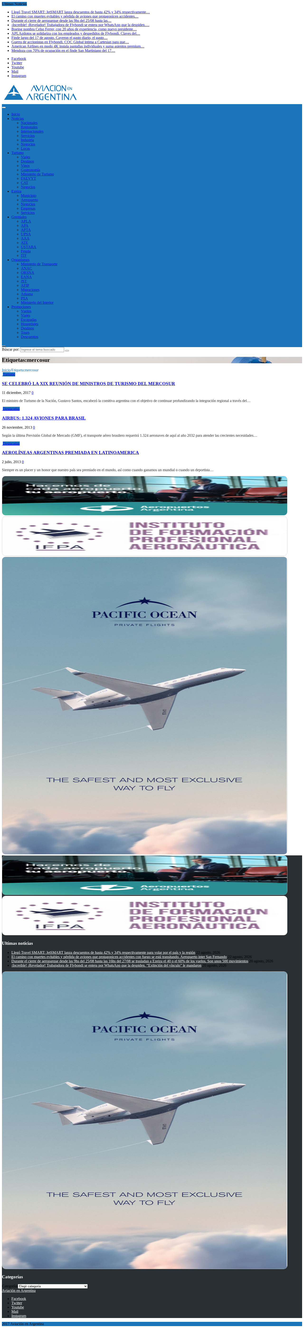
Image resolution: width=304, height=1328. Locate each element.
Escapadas (29, 320)
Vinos (25, 166)
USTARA (28, 247)
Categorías (10, 1286)
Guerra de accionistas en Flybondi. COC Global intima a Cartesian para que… (70, 42)
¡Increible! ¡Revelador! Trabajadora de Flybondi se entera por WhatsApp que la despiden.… (80, 25)
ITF (24, 255)
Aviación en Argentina (19, 1291)
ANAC (26, 268)
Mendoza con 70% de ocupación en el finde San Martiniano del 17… (63, 50)
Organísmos (20, 260)
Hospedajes (29, 324)
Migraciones (30, 290)
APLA (26, 221)
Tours (25, 332)
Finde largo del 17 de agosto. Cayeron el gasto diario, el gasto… (59, 38)
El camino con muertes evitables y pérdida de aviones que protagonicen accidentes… (74, 16)
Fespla (26, 251)
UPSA (26, 234)
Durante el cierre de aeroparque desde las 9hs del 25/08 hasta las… (61, 21)
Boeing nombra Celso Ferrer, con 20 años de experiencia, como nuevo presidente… (74, 29)
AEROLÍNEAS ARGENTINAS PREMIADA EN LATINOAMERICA (70, 452)
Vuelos (26, 311)
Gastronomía (30, 170)
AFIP (25, 285)
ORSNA (27, 273)
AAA (25, 238)
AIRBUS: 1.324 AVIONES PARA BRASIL (44, 418)
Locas (25, 148)
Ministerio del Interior (37, 302)
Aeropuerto (29, 200)
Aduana (27, 294)
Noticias (17, 118)
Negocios (28, 144)
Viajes (25, 157)
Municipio (28, 196)
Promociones (21, 307)
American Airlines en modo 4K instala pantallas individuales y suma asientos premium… (77, 46)
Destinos (27, 161)
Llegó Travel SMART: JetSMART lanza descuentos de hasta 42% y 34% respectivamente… (80, 12)
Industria (27, 140)
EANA (26, 277)
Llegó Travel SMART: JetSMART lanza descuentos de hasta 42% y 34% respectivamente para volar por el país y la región (103, 952)
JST (24, 281)
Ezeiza (16, 191)
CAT (24, 183)
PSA (24, 298)
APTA (26, 230)
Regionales (29, 127)
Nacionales (29, 123)
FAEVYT (28, 178)
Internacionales (32, 131)
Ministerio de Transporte (39, 264)
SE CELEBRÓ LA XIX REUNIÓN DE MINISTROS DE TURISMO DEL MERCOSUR (88, 383)
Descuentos (29, 337)
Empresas (28, 208)
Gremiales (19, 217)
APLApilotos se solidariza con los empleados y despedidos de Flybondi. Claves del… (75, 33)
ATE (24, 243)
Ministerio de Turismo (37, 174)
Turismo (17, 153)
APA (24, 225)
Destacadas (11, 409)
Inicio (15, 114)
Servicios (28, 136)
